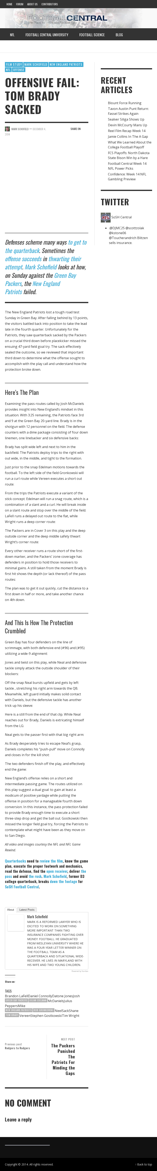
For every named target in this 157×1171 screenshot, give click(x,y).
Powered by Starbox (80, 971)
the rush (35, 876)
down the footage (63, 881)
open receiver (56, 871)
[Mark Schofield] (16, 922)
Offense (18, 69)
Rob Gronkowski (44, 1010)
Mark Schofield (35, 64)
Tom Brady (12, 1015)
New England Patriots (66, 64)
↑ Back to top (143, 1164)
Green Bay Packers (16, 1000)
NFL (8, 69)
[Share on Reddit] (85, 128)
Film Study (14, 64)
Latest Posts (27, 909)
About (10, 909)
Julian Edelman (38, 1000)
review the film (51, 861)
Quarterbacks (15, 861)
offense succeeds (23, 258)
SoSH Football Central (22, 886)
